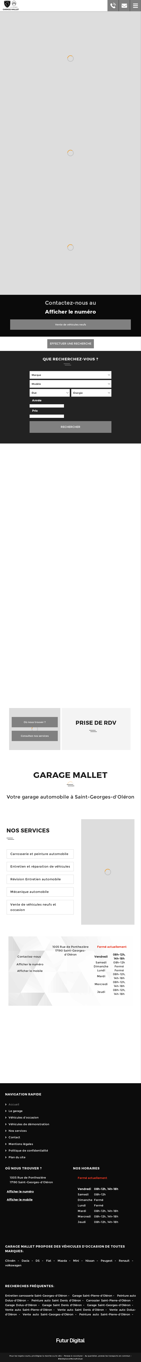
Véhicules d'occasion (24, 1117)
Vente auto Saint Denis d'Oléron (80, 1309)
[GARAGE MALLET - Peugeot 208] (101, 504)
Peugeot (106, 1260)
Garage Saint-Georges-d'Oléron (109, 1305)
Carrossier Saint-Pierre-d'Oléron (108, 1300)
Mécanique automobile (29, 892)
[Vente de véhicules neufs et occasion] (107, 872)
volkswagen (13, 1265)
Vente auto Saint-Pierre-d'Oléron (28, 1309)
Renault (124, 1260)
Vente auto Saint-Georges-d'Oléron (48, 1314)
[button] (135, 5)
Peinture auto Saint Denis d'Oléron (56, 1300)
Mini (76, 1260)
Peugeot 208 (93, 526)
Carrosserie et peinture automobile (39, 854)
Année (37, 400)
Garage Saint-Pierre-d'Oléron (92, 1295)
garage (30, 691)
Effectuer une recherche (70, 343)
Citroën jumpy (34, 526)
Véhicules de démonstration (29, 1124)
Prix (35, 410)
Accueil (14, 1104)
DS (38, 1260)
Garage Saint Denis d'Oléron (62, 1305)
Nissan (89, 1260)
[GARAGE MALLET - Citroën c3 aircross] (101, 572)
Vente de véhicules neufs (70, 324)
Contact (14, 1137)
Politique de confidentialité (28, 1150)
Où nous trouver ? (35, 722)
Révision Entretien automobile (35, 879)
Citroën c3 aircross (90, 597)
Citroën (10, 1260)
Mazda (63, 1260)
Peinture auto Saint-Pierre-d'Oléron (104, 1314)
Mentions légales (21, 1144)
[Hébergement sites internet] (70, 1346)
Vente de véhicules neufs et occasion (33, 907)
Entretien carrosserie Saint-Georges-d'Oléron (36, 1295)
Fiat (48, 1260)
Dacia (25, 1260)
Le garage (16, 1111)
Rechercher (70, 427)
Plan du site (17, 1157)
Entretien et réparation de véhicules (40, 866)
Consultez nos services (35, 735)
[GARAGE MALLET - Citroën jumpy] (39, 504)
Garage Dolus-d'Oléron (21, 1305)
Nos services (18, 1130)
